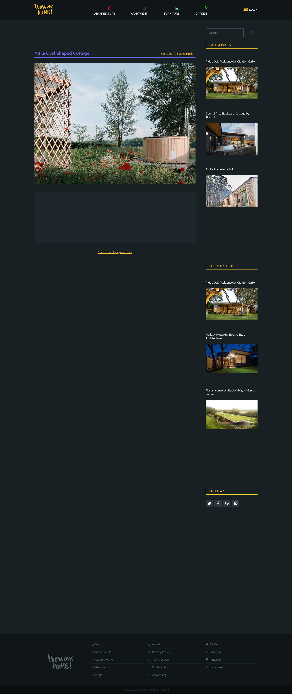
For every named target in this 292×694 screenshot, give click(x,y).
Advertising (159, 675)
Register (100, 667)
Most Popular (104, 652)
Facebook (216, 652)
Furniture (171, 13)
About (156, 644)
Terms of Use (160, 659)
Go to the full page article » (178, 54)
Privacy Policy (161, 652)
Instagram (216, 667)
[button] (251, 10)
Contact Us (159, 667)
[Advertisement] (114, 36)
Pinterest (215, 659)
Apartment (139, 13)
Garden (201, 13)
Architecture (104, 13)
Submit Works (104, 659)
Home (99, 644)
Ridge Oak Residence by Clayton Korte (230, 61)
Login (98, 675)
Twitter (214, 644)
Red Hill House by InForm (222, 169)
